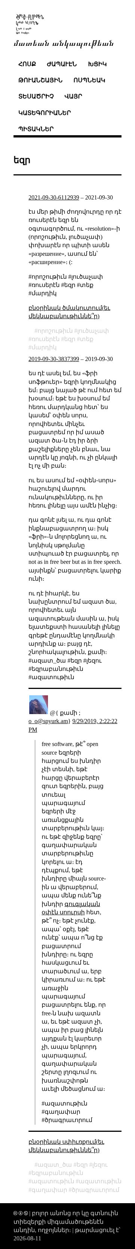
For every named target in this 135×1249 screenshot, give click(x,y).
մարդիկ (44, 347)
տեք (86, 339)
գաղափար (49, 1190)
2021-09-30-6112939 (53, 197)
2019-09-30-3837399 (53, 359)
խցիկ (97, 64)
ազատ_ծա (55, 1164)
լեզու (100, 1164)
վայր (73, 96)
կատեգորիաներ (44, 113)
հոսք (27, 64)
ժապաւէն (62, 64)
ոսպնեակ (89, 80)
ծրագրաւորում (95, 1190)
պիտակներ (36, 129)
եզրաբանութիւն (57, 1173)
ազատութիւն (53, 1181)
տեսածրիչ (36, 96)
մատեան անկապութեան (64, 42)
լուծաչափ (93, 331)
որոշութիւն (55, 331)
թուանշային (40, 80)
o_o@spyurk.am (48, 721)
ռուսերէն (46, 339)
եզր (69, 339)
